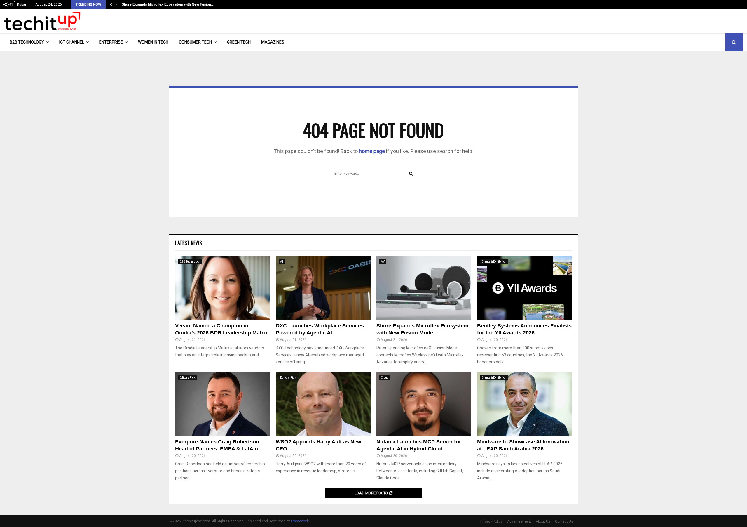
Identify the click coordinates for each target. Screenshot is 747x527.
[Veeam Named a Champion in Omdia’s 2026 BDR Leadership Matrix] (222, 288)
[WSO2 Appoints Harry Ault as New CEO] (323, 404)
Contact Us (564, 521)
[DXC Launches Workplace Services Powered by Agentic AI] (323, 288)
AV (383, 261)
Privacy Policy (491, 521)
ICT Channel (71, 42)
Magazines (272, 42)
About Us (543, 521)
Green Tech (239, 42)
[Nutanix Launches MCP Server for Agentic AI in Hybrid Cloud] (423, 404)
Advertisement (519, 521)
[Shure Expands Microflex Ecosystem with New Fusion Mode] (423, 288)
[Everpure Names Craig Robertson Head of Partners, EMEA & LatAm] (222, 404)
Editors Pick (187, 377)
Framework (300, 521)
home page (372, 151)
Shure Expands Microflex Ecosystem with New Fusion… (168, 4)
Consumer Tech (195, 42)
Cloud (385, 377)
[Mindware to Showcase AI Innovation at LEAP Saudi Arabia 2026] (524, 404)
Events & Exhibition (494, 261)
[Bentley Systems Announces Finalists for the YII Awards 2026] (524, 288)
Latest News (188, 243)
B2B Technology (27, 42)
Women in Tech (153, 42)
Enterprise (111, 42)
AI (281, 261)
